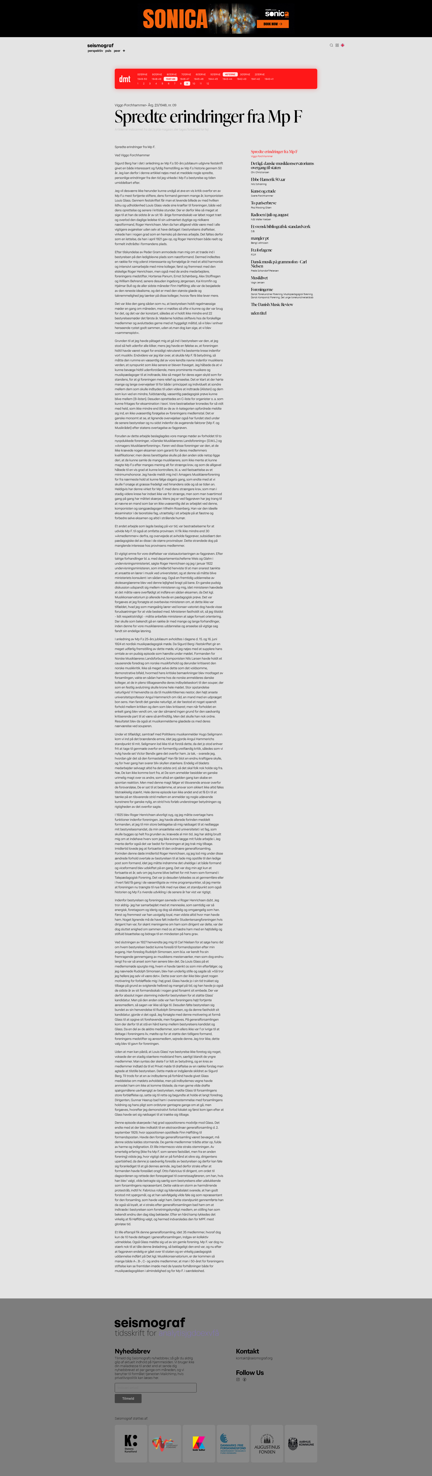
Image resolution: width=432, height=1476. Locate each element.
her (155, 1377)
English (342, 45)
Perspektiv (95, 50)
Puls (108, 50)
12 (208, 83)
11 (201, 83)
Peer (117, 50)
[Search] (331, 45)
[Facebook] (244, 1379)
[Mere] (124, 50)
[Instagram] (238, 1379)
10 (194, 83)
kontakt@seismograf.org (254, 1357)
